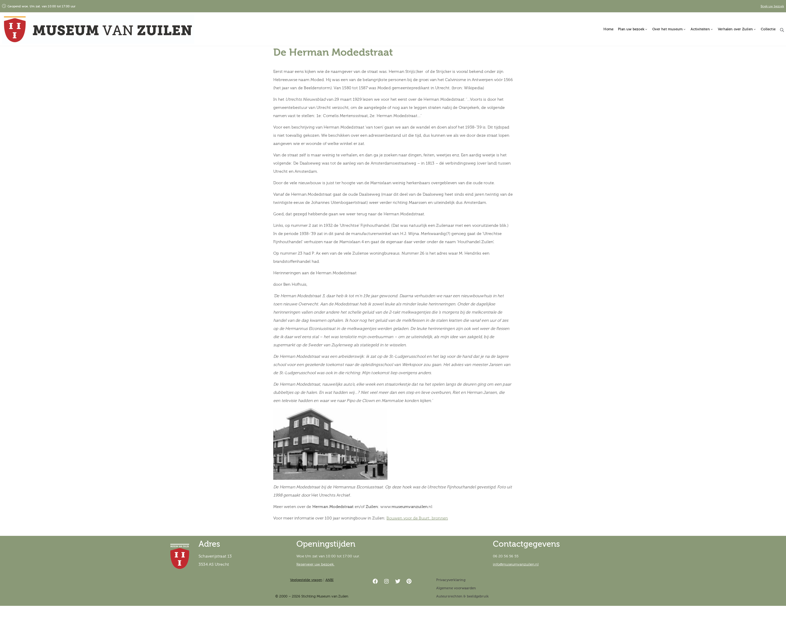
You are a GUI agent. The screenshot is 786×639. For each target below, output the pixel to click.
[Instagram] (387, 581)
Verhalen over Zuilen (735, 29)
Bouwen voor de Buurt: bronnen (417, 518)
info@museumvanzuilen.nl (516, 564)
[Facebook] (375, 581)
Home (608, 29)
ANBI (329, 580)
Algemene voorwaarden (456, 588)
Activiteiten (700, 29)
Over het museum (667, 29)
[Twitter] (398, 581)
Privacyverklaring (450, 580)
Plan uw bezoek (631, 29)
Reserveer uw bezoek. (315, 564)
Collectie (768, 29)
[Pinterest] (409, 581)
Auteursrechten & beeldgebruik (462, 596)
